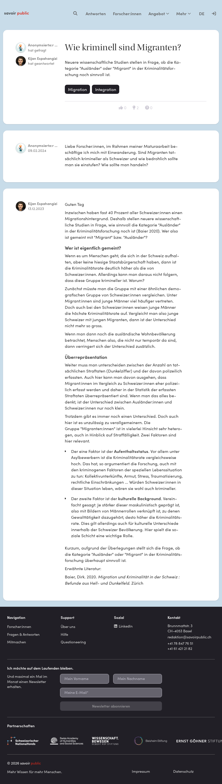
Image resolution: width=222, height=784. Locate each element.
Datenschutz (183, 771)
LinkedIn (126, 626)
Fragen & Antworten (23, 634)
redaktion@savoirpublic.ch (189, 636)
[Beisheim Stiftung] (153, 741)
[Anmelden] (214, 13)
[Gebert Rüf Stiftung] (111, 741)
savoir (16, 13)
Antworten (96, 13)
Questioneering (73, 641)
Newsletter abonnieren (111, 706)
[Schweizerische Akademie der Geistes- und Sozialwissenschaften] (69, 741)
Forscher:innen (127, 13)
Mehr (181, 13)
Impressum (141, 771)
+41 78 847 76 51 (180, 643)
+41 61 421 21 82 (180, 648)
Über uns (68, 626)
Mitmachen (16, 641)
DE (201, 13)
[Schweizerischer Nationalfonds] (26, 741)
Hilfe (64, 634)
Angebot (157, 13)
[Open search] (75, 13)
